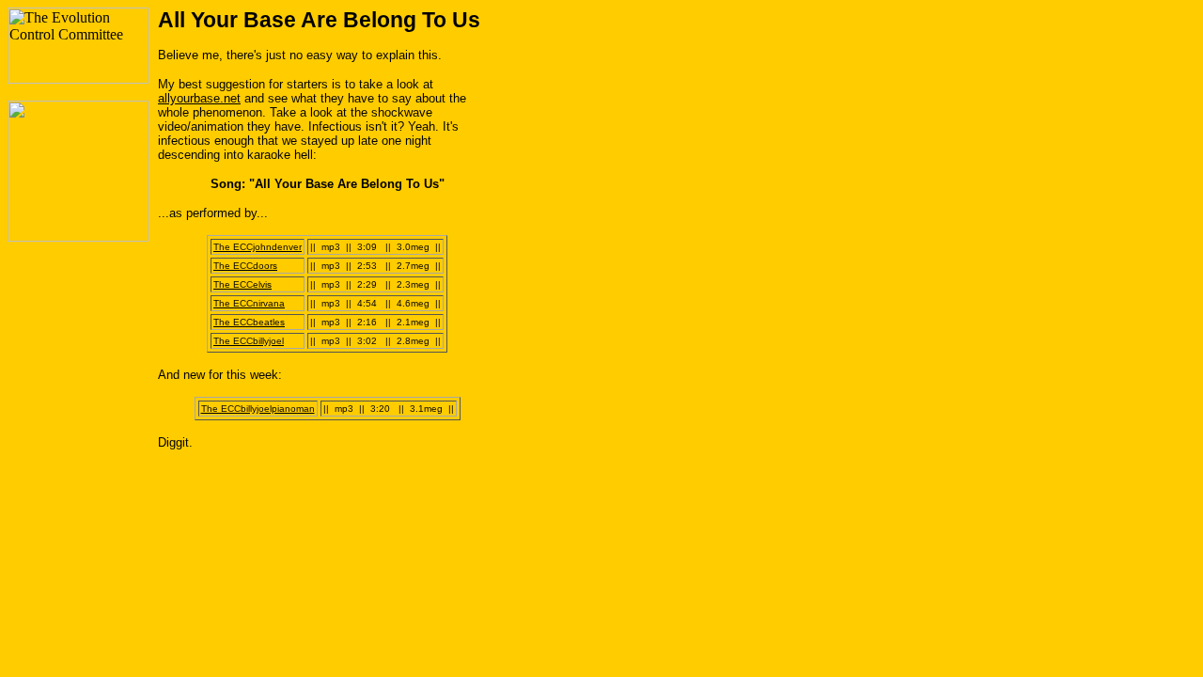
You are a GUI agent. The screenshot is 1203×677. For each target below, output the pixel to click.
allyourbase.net (199, 98)
